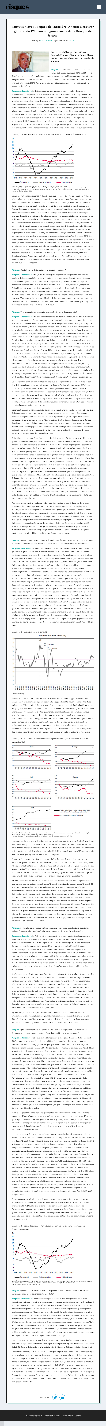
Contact (78, 1415)
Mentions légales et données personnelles (43, 1415)
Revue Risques (46, 40)
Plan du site (68, 1415)
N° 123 (71, 40)
